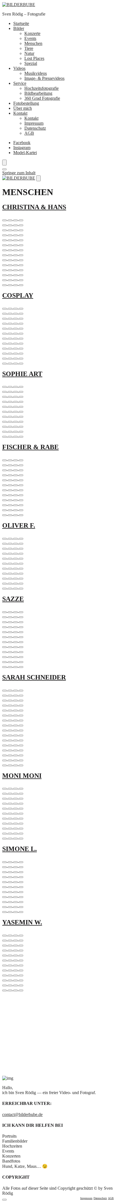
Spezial (30, 63)
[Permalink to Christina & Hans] (59, 251)
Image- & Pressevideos (44, 78)
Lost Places (34, 58)
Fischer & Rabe (30, 447)
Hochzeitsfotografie (41, 88)
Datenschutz (35, 128)
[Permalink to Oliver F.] (59, 562)
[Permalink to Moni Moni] (59, 812)
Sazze (13, 598)
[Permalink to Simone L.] (59, 885)
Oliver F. (18, 525)
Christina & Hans (34, 207)
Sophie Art (22, 373)
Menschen (33, 43)
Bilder (18, 28)
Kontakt (20, 113)
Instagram (21, 147)
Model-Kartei (25, 152)
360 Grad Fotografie (42, 98)
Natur (29, 53)
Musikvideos (35, 73)
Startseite (21, 23)
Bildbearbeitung (38, 93)
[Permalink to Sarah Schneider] (59, 727)
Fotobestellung (26, 103)
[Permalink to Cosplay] (59, 335)
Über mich (22, 108)
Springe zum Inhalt (18, 172)
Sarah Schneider (34, 677)
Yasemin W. (22, 922)
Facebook (21, 142)
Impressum (33, 123)
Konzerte (32, 33)
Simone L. (19, 848)
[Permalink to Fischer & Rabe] (59, 486)
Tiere (28, 48)
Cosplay (17, 295)
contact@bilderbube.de (22, 1114)
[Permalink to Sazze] (59, 638)
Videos (19, 68)
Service (19, 83)
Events (30, 38)
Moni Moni (22, 775)
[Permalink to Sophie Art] (59, 410)
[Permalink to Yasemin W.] (59, 962)
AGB (29, 133)
